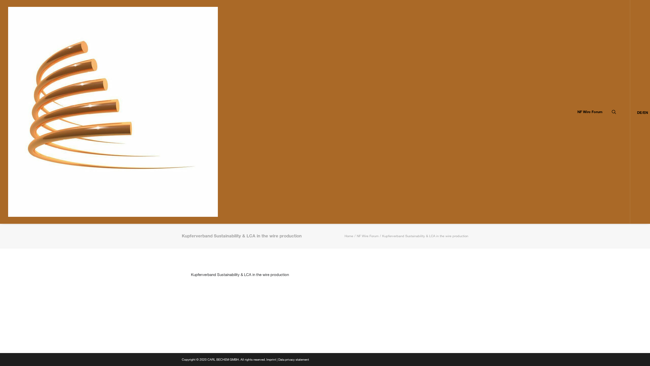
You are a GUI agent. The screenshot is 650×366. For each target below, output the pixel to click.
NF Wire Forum (590, 112)
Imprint (271, 359)
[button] (621, 112)
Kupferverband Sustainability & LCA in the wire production (240, 274)
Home (349, 236)
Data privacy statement (293, 359)
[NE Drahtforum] (113, 112)
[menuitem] (588, 112)
